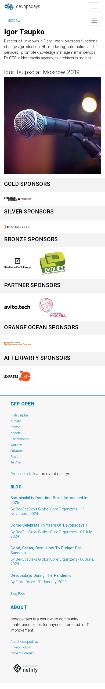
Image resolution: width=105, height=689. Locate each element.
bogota (15, 433)
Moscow (14, 21)
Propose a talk (22, 473)
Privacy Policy (20, 647)
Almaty (15, 421)
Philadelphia (19, 415)
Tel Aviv (15, 462)
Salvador (16, 451)
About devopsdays (24, 642)
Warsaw (16, 445)
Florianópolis (19, 439)
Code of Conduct (22, 653)
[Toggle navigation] (94, 7)
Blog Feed (17, 594)
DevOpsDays (27, 6)
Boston (15, 427)
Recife (14, 457)
